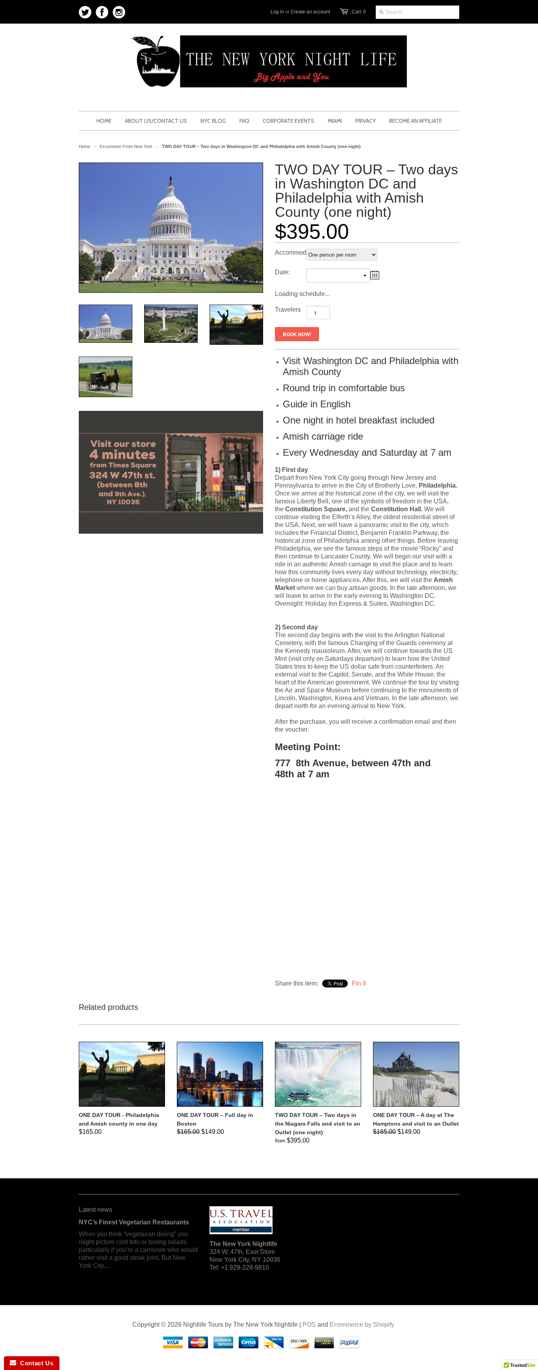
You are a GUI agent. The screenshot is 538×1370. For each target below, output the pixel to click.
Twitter (85, 12)
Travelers (288, 309)
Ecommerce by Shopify (362, 1324)
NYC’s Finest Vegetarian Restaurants (134, 1222)
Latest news (95, 1209)
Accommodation (290, 252)
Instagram (119, 12)
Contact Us (34, 1363)
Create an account (310, 12)
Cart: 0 (359, 12)
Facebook (102, 12)
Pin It (359, 983)
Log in (277, 12)
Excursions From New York (126, 146)
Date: (282, 272)
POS (309, 1324)
